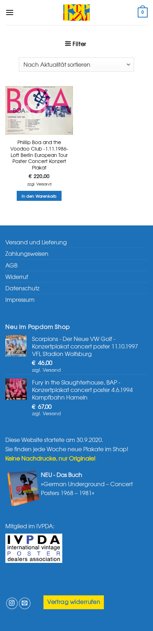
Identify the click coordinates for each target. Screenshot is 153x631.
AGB (11, 265)
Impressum (20, 299)
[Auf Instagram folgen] (12, 603)
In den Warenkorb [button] (39, 196)
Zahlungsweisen (26, 253)
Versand (43, 183)
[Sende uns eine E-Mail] (25, 603)
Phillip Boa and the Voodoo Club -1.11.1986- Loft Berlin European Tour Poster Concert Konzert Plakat (39, 155)
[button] (9, 12)
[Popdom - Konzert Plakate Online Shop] (76, 12)
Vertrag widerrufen (73, 601)
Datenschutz (22, 288)
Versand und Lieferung (36, 242)
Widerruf (16, 276)
